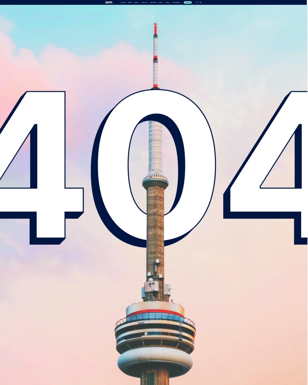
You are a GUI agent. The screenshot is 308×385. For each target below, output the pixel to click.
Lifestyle (144, 2)
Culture (136, 2)
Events (130, 2)
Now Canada (176, 2)
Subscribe (188, 2)
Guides (160, 2)
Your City (123, 2)
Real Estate (153, 2)
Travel (167, 2)
